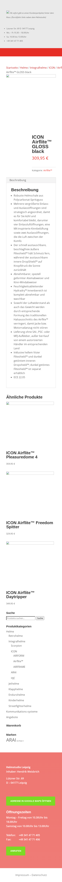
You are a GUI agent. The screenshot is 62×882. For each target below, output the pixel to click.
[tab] (31, 180)
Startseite (12, 67)
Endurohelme (17, 694)
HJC (13, 678)
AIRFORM (18, 655)
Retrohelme (16, 636)
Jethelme (14, 683)
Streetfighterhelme (20, 706)
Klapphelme (16, 689)
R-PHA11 (20, 741)
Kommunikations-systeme (22, 711)
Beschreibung (18, 180)
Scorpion (16, 645)
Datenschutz (39, 875)
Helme (24, 67)
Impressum (22, 875)
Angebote (12, 717)
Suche (40, 618)
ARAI (13, 672)
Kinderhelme (16, 700)
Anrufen (15, 851)
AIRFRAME (19, 667)
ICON (52, 67)
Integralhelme (38, 67)
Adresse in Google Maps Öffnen (30, 801)
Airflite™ (47, 170)
